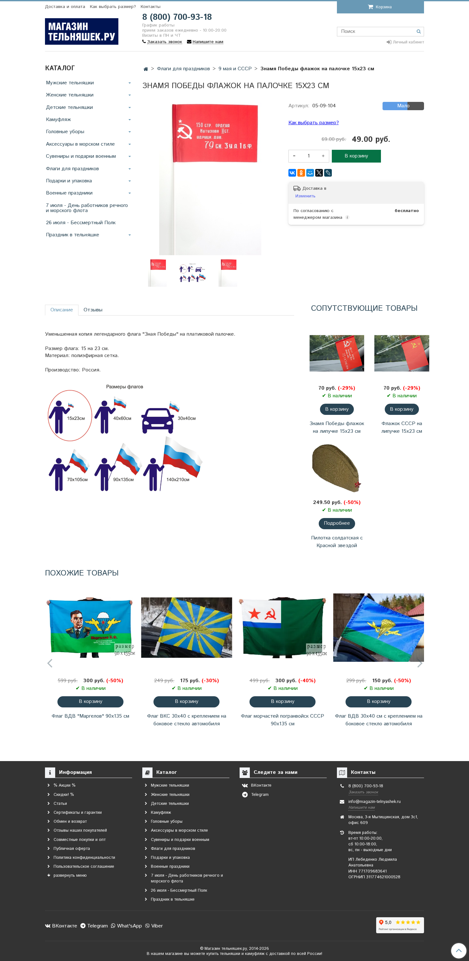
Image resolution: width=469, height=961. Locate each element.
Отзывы (93, 310)
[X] (319, 173)
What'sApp (128, 926)
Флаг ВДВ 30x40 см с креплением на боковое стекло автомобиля (378, 720)
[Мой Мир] (310, 173)
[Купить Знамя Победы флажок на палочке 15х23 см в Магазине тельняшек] (193, 273)
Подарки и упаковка (69, 181)
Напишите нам (361, 807)
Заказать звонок (363, 792)
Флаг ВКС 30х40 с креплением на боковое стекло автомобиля (186, 720)
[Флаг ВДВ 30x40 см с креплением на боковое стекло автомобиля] (378, 627)
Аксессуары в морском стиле (80, 144)
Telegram (97, 926)
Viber (156, 926)
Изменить (305, 196)
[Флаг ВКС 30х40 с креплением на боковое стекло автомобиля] (186, 627)
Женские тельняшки (69, 95)
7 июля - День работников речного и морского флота (87, 208)
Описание (61, 310)
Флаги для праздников (72, 168)
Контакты (150, 7)
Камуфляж (58, 119)
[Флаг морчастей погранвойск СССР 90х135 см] (282, 627)
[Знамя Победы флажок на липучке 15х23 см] (336, 353)
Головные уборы (65, 131)
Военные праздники (69, 193)
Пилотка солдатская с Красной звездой (337, 541)
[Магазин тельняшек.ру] (81, 30)
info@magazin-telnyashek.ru (374, 802)
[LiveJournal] (328, 173)
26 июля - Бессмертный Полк (80, 222)
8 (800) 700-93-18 (177, 17)
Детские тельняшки (69, 107)
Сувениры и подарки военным (81, 156)
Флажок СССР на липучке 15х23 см (401, 427)
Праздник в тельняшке (72, 235)
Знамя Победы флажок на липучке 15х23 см (336, 427)
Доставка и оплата (65, 7)
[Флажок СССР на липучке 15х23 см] (402, 353)
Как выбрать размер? (113, 7)
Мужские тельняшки (70, 83)
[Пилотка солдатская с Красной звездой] (336, 467)
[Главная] (146, 69)
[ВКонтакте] (292, 173)
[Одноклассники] (301, 173)
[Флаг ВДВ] (90, 627)
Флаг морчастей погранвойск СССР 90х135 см (282, 720)
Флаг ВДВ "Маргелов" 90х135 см (90, 716)
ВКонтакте (63, 926)
